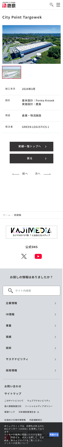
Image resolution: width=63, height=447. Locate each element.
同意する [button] (54, 434)
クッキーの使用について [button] (16, 443)
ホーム (7, 215)
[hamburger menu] (58, 5)
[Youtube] (38, 256)
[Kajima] (9, 5)
